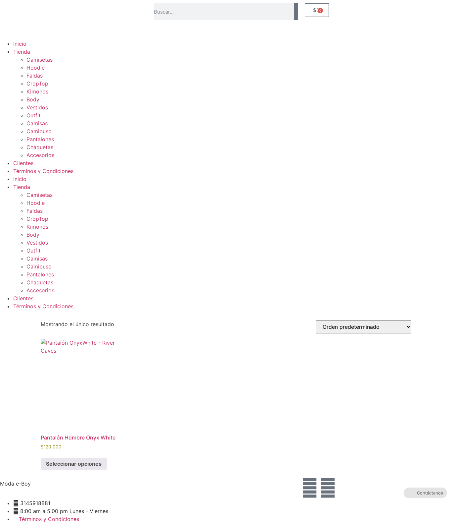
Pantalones (40, 139)
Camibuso (39, 131)
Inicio (19, 43)
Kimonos (37, 91)
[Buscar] (296, 11)
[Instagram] (309, 488)
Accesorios (40, 155)
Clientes (23, 163)
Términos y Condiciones (43, 171)
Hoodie (35, 67)
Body (32, 99)
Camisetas (39, 59)
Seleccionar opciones (74, 463)
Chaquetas (39, 147)
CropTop (37, 83)
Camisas (37, 123)
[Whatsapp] (328, 488)
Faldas (34, 75)
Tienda (21, 51)
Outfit (33, 115)
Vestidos (37, 107)
